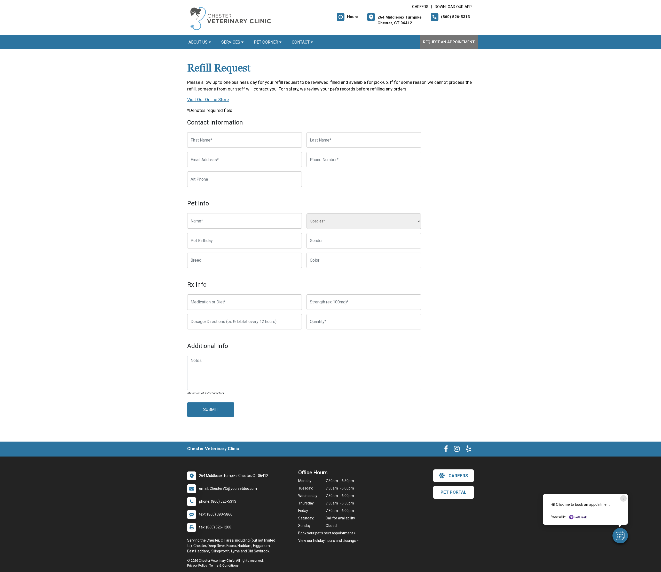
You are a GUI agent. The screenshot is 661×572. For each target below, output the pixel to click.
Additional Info (207, 346)
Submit (210, 409)
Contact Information (215, 122)
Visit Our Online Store (208, 99)
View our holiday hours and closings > (328, 540)
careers (458, 475)
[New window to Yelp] (468, 450)
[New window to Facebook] (446, 450)
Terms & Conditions (224, 565)
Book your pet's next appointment (325, 533)
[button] (620, 535)
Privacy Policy (197, 565)
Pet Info (198, 203)
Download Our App (453, 6)
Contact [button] (301, 42)
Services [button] (231, 42)
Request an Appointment (449, 42)
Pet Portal (453, 492)
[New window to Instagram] (456, 450)
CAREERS (420, 6)
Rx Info (197, 284)
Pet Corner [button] (266, 42)
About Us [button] (198, 42)
